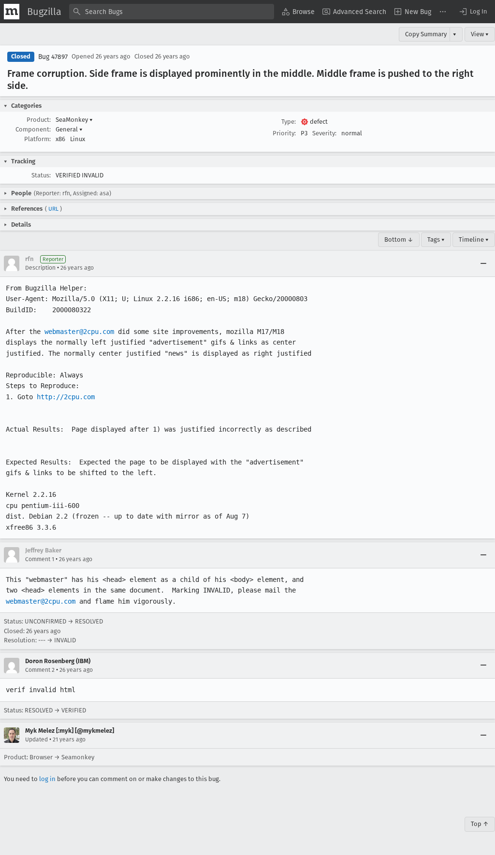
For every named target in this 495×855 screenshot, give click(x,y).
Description (40, 267)
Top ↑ (480, 823)
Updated (36, 739)
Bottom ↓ (398, 239)
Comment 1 (39, 559)
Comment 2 (40, 670)
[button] (472, 11)
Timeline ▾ (474, 239)
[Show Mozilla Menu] (11, 11)
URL (53, 208)
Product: (39, 119)
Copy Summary (426, 34)
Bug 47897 (53, 57)
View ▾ (480, 34)
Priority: (284, 133)
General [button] (69, 129)
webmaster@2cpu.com (79, 331)
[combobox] (171, 11)
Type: (288, 121)
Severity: (324, 133)
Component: (33, 129)
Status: (41, 175)
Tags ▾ (436, 239)
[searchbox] (171, 11)
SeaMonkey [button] (74, 119)
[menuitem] (298, 11)
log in (47, 779)
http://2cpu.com (66, 397)
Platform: (37, 139)
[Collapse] (483, 263)
